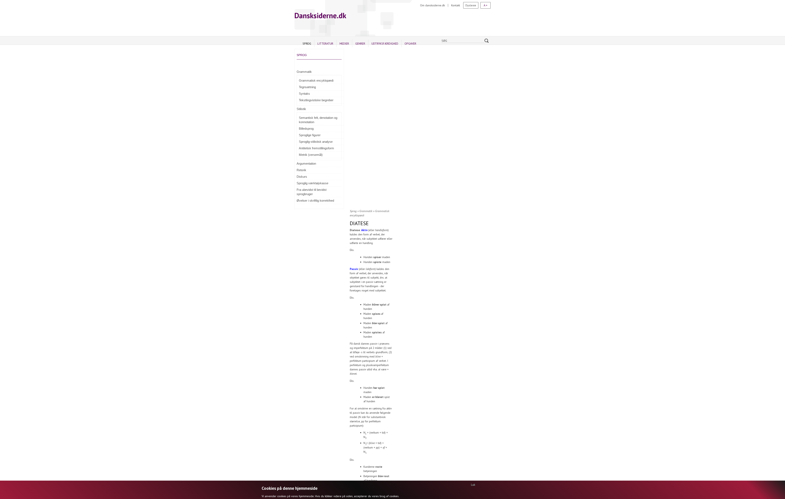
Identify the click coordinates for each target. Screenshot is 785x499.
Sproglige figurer (310, 135)
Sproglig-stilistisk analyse (316, 141)
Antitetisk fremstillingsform (316, 148)
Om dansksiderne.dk (432, 5)
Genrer (360, 43)
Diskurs (302, 176)
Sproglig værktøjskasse (312, 183)
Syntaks (304, 93)
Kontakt (455, 5)
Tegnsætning (307, 87)
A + (485, 5)
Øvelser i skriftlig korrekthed (315, 200)
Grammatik (304, 71)
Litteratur (325, 43)
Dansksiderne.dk (320, 15)
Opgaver (410, 43)
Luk (473, 485)
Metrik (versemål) (311, 154)
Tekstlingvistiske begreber (316, 100)
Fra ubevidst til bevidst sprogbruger (311, 192)
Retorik (301, 170)
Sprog (307, 43)
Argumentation (306, 163)
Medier (344, 43)
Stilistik (301, 109)
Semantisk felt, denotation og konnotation (318, 120)
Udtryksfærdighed (384, 43)
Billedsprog (306, 128)
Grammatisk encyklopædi (316, 80)
